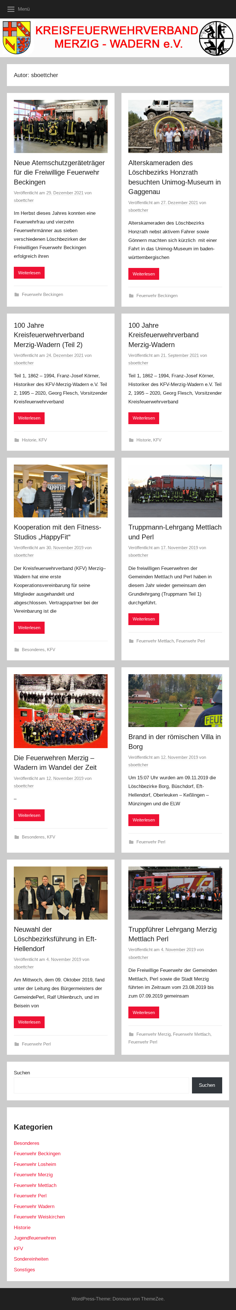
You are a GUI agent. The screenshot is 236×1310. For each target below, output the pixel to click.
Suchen (22, 1073)
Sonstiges (24, 1269)
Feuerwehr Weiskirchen (39, 1217)
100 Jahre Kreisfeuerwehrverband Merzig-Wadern (163, 335)
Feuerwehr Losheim (35, 1164)
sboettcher (24, 200)
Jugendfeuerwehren (35, 1238)
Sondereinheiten (31, 1259)
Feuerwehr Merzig (153, 1034)
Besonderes (33, 649)
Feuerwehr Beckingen (42, 294)
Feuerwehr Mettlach (155, 640)
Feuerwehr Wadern (34, 1206)
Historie (29, 439)
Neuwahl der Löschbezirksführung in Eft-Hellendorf (55, 939)
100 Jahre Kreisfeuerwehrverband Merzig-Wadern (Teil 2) (49, 335)
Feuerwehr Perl (190, 640)
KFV (43, 439)
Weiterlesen (29, 272)
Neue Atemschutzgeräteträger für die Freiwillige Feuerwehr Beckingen (59, 172)
